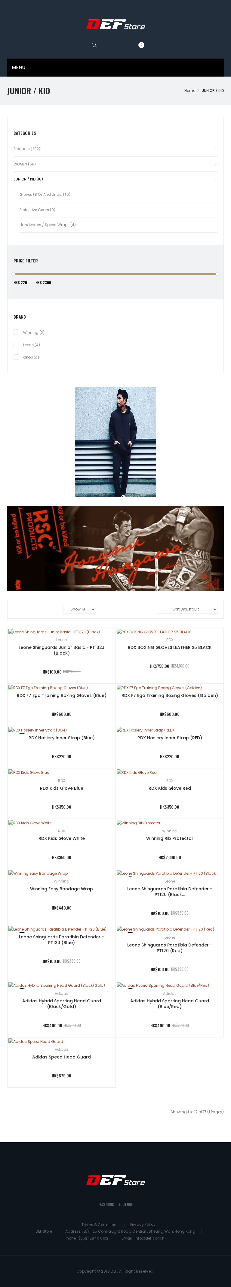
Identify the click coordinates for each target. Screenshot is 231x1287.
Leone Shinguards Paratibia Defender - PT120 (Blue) (61, 940)
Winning (169, 831)
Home (189, 90)
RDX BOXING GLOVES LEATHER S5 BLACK (170, 647)
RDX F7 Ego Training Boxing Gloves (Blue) (61, 695)
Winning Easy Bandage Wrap (61, 889)
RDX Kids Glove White (61, 838)
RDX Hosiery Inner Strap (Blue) (62, 738)
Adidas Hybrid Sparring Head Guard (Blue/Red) (169, 1004)
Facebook (106, 1204)
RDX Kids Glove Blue (61, 788)
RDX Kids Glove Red (170, 788)
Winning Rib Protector (169, 838)
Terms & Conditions (100, 1224)
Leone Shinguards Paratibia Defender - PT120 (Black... (169, 892)
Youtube (126, 1204)
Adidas (61, 993)
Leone (61, 639)
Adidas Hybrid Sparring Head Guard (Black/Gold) (61, 1004)
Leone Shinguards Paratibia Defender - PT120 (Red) (169, 948)
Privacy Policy (143, 1224)
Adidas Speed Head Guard (61, 1057)
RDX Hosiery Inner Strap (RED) (169, 738)
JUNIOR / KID (213, 90)
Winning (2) (34, 332)
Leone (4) (31, 344)
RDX (169, 639)
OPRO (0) (31, 357)
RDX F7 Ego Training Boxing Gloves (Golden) (170, 695)
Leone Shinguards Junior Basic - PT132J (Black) (61, 650)
